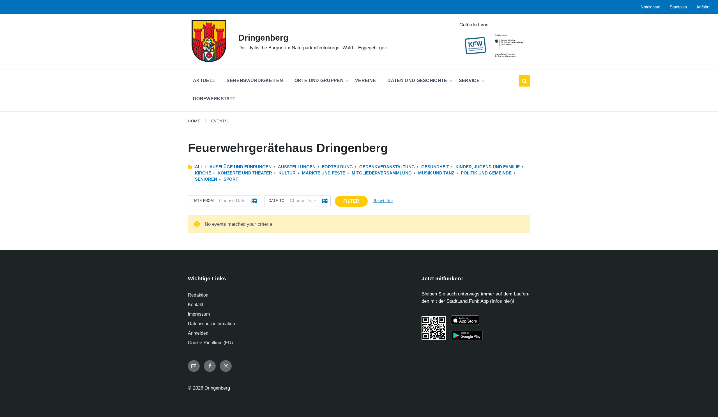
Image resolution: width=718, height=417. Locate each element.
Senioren (206, 179)
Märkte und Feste (323, 173)
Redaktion (198, 295)
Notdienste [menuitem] (650, 7)
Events (219, 121)
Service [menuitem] (469, 80)
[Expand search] (524, 81)
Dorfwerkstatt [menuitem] (214, 98)
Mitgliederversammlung (382, 173)
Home (194, 121)
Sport (231, 179)
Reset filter (383, 201)
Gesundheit (435, 167)
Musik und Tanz (436, 173)
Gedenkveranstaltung (387, 167)
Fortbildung (337, 167)
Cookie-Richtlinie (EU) (210, 342)
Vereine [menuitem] (365, 80)
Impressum (199, 314)
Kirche (203, 173)
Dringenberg (263, 37)
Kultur (287, 173)
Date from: (203, 201)
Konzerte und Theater (245, 173)
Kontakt (195, 304)
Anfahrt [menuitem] (703, 7)
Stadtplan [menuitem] (678, 7)
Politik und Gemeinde (486, 173)
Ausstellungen (297, 167)
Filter (351, 201)
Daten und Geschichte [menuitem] (417, 80)
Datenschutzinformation (211, 323)
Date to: (277, 201)
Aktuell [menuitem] (204, 80)
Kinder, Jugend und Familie (487, 167)
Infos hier (501, 301)
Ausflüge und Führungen (240, 167)
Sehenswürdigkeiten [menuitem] (255, 80)
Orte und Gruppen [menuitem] (319, 80)
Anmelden (198, 333)
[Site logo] (209, 60)
